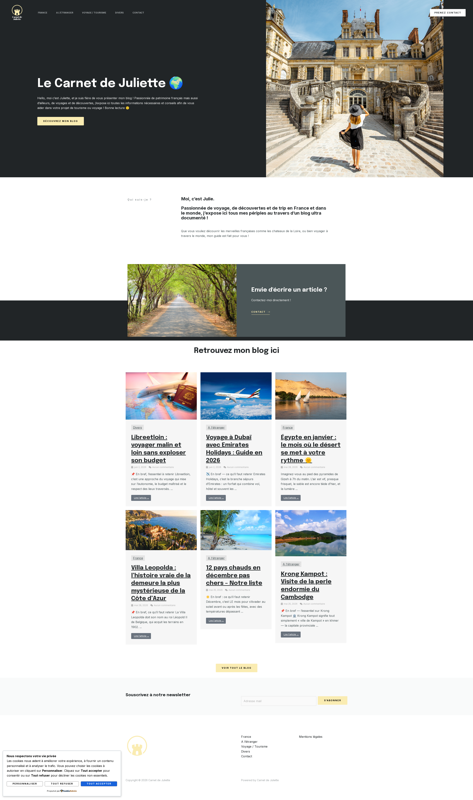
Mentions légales (310, 737)
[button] (448, 12)
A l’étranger (64, 12)
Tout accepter (99, 783)
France (42, 12)
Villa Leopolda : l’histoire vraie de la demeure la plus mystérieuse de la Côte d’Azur (161, 583)
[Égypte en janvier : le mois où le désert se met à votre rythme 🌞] (310, 395)
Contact (138, 12)
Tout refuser (62, 783)
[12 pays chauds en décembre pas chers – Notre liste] (236, 530)
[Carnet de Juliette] (17, 12)
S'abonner (332, 700)
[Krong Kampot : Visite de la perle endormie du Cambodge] (310, 533)
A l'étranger (216, 427)
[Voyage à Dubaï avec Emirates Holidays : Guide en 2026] (236, 395)
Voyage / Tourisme (94, 12)
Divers (119, 12)
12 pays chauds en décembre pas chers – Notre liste (234, 575)
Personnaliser (25, 783)
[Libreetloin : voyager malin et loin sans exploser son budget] (161, 395)
